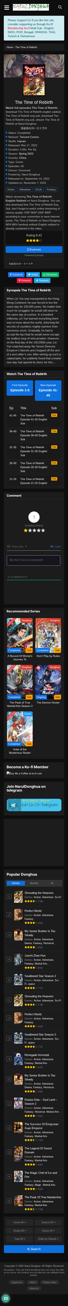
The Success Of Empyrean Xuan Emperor (41, 1126)
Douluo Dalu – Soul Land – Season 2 (41, 1101)
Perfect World (33, 910)
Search (35, 1249)
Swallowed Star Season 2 (40, 976)
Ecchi (39, 189)
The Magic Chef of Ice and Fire (41, 1174)
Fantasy (51, 189)
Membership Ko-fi (19, 28)
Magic (38, 1184)
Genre (19, 1222)
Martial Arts (41, 963)
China (22, 157)
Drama (28, 943)
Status (47, 1230)
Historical (48, 943)
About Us (34, 1288)
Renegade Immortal (37, 1055)
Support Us (17, 1282)
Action (10, 189)
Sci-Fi (58, 897)
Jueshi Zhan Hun (35, 955)
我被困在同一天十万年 (21, 263)
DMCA (33, 1282)
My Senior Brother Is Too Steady (40, 933)
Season (47, 1222)
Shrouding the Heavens (39, 892)
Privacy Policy (49, 1282)
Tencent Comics (29, 137)
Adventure (25, 189)
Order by (47, 1238)
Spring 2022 (26, 153)
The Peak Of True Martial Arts (43, 1197)
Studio (18, 1230)
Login (57, 546)
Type (18, 1238)
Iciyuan (21, 141)
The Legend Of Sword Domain (38, 1150)
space (31, 983)
